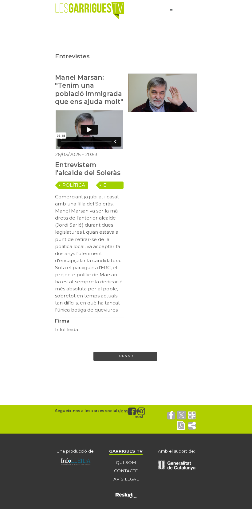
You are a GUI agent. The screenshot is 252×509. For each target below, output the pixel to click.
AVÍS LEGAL (126, 478)
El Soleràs (111, 185)
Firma (62, 321)
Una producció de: (76, 451)
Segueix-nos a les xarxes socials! (87, 410)
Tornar (125, 356)
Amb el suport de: (176, 451)
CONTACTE (126, 470)
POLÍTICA (73, 185)
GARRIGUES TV (126, 451)
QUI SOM (126, 462)
